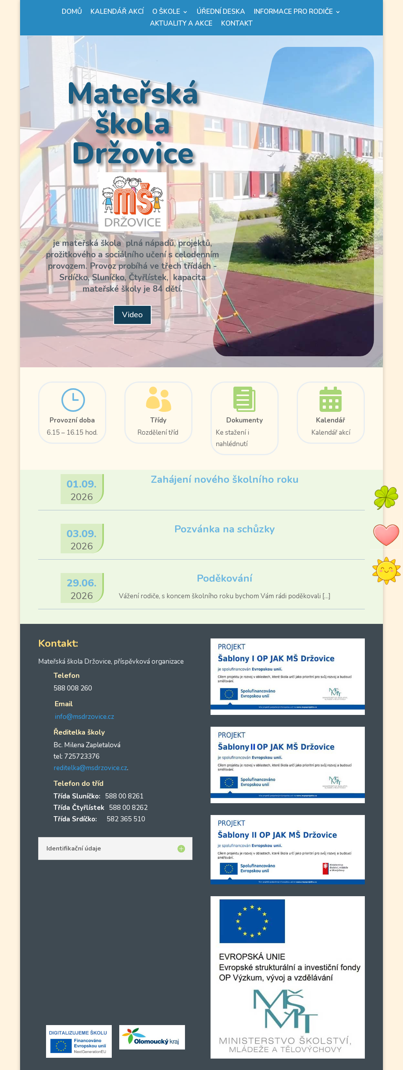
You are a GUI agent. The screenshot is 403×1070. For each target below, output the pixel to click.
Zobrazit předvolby (360, 1036)
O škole (166, 12)
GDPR (313, 1054)
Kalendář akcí (117, 12)
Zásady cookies (285, 1054)
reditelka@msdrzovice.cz (90, 767)
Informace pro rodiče (293, 12)
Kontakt (237, 24)
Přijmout (230, 1036)
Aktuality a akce (181, 24)
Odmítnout (295, 1036)
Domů (72, 12)
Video (132, 314)
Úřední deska (221, 12)
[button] (387, 968)
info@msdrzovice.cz (84, 716)
